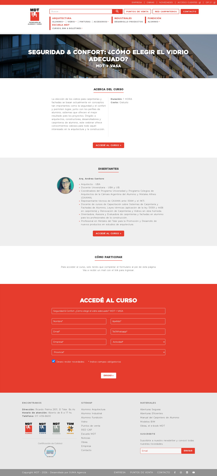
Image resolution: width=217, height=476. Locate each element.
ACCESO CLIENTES (188, 2)
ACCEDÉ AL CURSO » (108, 145)
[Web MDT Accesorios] (56, 428)
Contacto (189, 11)
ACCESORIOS (100, 22)
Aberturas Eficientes (151, 413)
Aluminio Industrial (91, 413)
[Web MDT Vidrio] (42, 428)
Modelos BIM (147, 421)
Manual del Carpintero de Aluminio (159, 417)
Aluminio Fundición (91, 417)
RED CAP (86, 429)
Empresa (86, 446)
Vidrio (84, 421)
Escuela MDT (88, 434)
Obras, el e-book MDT (152, 425)
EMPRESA (137, 2)
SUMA (72, 472)
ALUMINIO (57, 22)
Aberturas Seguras (150, 409)
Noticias (85, 438)
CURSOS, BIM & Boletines (66, 28)
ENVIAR (188, 450)
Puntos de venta (137, 11)
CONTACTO (163, 472)
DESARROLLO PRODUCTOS (128, 22)
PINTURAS (85, 22)
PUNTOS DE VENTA (141, 472)
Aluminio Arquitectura (93, 409)
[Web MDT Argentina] (29, 428)
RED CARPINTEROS (166, 11)
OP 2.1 (209, 2)
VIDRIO (71, 22)
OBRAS (150, 2)
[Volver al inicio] (34, 16)
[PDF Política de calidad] (49, 450)
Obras (84, 442)
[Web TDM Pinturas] (70, 428)
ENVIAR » (109, 375)
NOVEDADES (166, 2)
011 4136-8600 (43, 416)
